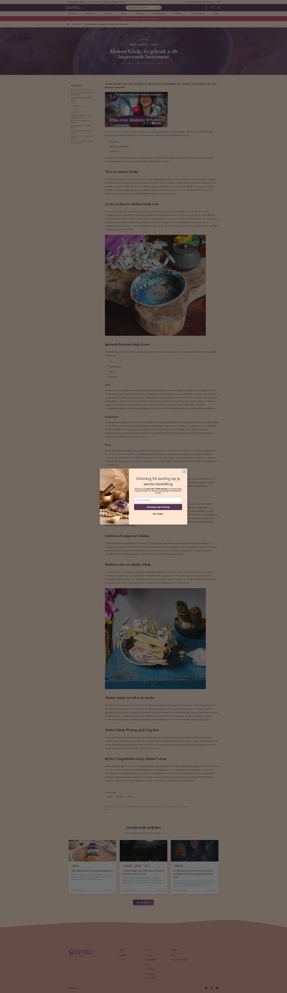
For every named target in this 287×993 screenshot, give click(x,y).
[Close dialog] (184, 471)
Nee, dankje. (158, 514)
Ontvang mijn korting (158, 507)
